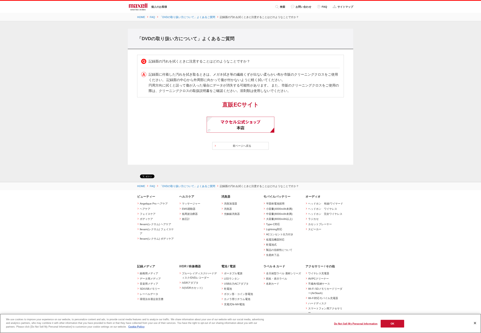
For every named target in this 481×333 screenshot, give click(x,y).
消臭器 (228, 208)
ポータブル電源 (233, 273)
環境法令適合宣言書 (151, 299)
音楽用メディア (149, 283)
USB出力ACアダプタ (236, 283)
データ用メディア (150, 278)
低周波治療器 (190, 213)
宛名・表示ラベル (276, 278)
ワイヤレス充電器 (318, 273)
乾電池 (228, 288)
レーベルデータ (149, 293)
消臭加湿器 (230, 203)
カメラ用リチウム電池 (237, 299)
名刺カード (272, 283)
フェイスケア (148, 213)
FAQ (324, 6)
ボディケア (146, 218)
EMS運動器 (188, 208)
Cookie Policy (136, 326)
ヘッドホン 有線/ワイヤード (325, 203)
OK (392, 323)
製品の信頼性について (279, 249)
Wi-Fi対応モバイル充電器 (323, 298)
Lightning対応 (274, 229)
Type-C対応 (273, 224)
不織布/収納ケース (319, 283)
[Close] (475, 323)
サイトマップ (345, 6)
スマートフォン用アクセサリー (325, 310)
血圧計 (186, 218)
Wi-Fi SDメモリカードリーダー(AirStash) (325, 290)
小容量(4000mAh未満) (279, 208)
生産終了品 (272, 254)
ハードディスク (317, 303)
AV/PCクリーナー (318, 278)
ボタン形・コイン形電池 (238, 293)
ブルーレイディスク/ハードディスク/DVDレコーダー (199, 275)
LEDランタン (232, 278)
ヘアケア (145, 208)
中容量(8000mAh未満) (279, 213)
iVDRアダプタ (190, 282)
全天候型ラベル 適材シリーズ (283, 273)
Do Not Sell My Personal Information (356, 323)
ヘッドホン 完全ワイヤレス (325, 213)
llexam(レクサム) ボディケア (157, 238)
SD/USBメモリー (150, 288)
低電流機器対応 (275, 239)
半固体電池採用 (275, 203)
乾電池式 (271, 244)
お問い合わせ (303, 6)
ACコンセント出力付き (279, 234)
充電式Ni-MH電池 (234, 304)
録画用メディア (149, 273)
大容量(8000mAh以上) (279, 218)
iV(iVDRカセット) (192, 287)
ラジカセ (313, 218)
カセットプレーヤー (320, 224)
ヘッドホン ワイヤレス (322, 208)
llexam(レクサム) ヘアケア (155, 224)
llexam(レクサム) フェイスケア (157, 231)
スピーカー (314, 229)
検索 (282, 6)
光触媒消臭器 (232, 213)
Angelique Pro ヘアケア (154, 203)
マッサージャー (191, 203)
